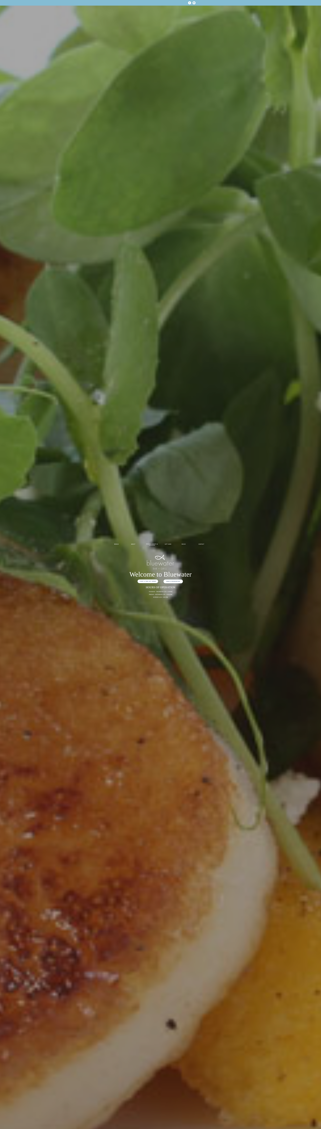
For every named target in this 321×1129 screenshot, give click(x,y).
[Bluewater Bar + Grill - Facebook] (189, 2)
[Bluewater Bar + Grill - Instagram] (194, 2)
